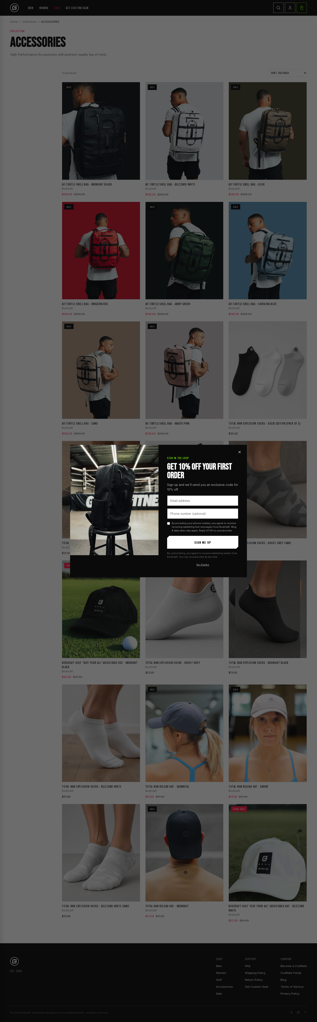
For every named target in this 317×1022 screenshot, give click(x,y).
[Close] (239, 452)
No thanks (202, 564)
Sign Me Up (202, 542)
